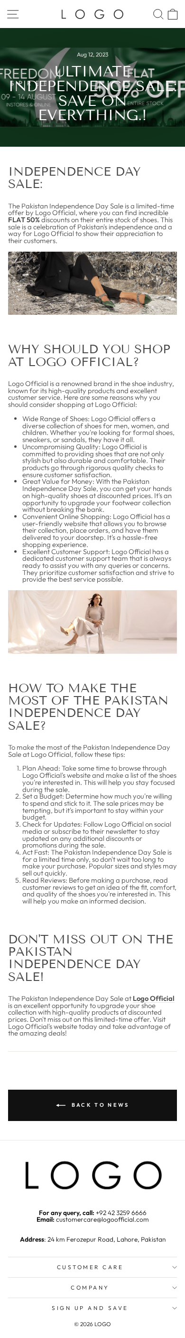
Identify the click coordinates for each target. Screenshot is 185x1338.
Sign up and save (90, 1307)
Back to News (99, 1105)
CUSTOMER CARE (90, 1267)
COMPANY (90, 1287)
